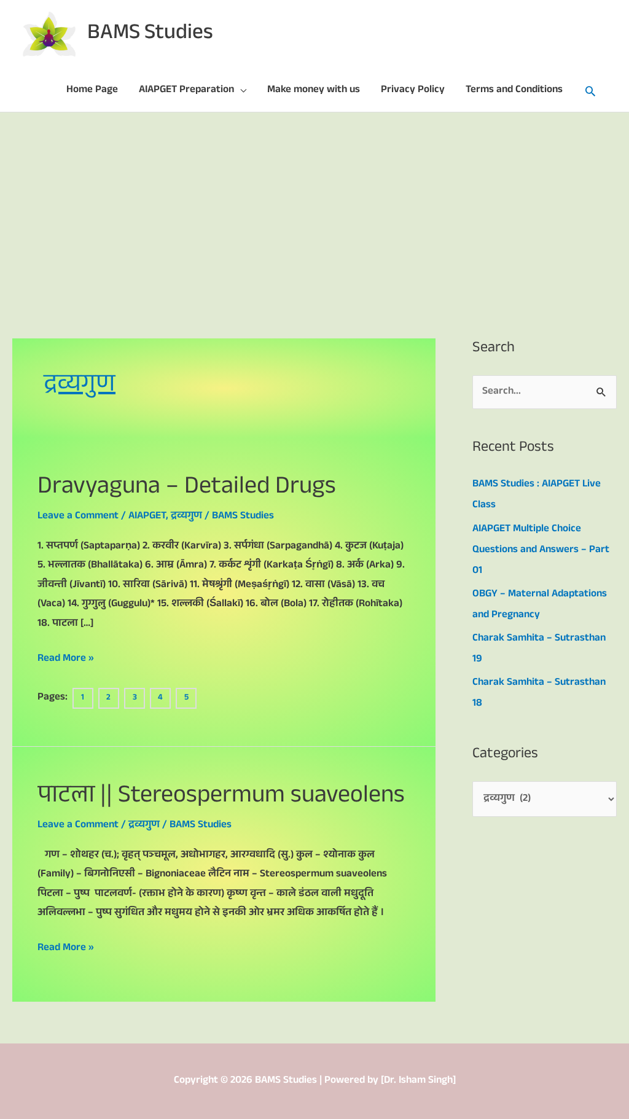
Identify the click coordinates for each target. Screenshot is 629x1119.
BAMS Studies (150, 35)
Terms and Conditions (514, 90)
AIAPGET (147, 517)
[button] (590, 91)
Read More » (65, 659)
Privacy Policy (413, 90)
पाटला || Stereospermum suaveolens (221, 797)
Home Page (92, 90)
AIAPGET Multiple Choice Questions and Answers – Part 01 (540, 550)
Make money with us (313, 90)
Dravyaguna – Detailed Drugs (186, 488)
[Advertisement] (314, 204)
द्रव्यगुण (186, 517)
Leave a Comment (78, 517)
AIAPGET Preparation (186, 90)
